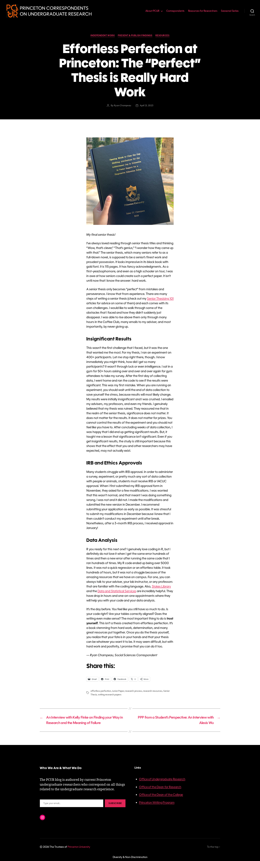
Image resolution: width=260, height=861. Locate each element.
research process (133, 691)
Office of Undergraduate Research (162, 779)
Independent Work (102, 35)
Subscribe (115, 803)
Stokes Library (161, 586)
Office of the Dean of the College (161, 794)
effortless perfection (101, 691)
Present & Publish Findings (135, 35)
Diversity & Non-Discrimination (130, 857)
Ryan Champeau (122, 105)
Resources (162, 35)
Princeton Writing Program (156, 802)
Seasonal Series (229, 11)
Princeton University (79, 847)
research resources (152, 691)
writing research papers (109, 694)
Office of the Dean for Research (160, 787)
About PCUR (152, 11)
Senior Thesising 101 (160, 298)
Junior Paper (118, 691)
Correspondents (175, 11)
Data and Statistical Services (117, 591)
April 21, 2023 (146, 105)
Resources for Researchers (202, 11)
